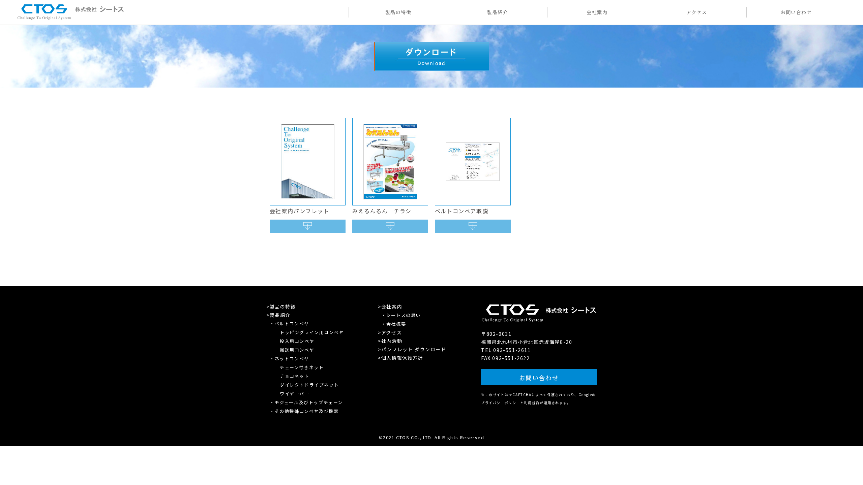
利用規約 (532, 402)
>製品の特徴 (281, 306)
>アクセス (390, 332)
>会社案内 (390, 306)
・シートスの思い (401, 315)
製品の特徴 (398, 12)
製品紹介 (497, 12)
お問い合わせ (796, 12)
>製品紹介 (278, 315)
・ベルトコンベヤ (289, 323)
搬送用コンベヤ (297, 350)
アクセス (696, 12)
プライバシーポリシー (500, 402)
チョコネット (294, 376)
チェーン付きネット (302, 367)
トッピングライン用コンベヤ (312, 332)
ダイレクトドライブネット (309, 385)
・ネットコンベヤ (289, 358)
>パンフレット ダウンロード (412, 349)
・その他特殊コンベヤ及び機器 (304, 411)
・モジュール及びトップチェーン (306, 402)
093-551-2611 (512, 350)
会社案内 (597, 12)
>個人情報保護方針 (400, 357)
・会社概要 (393, 324)
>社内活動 (390, 340)
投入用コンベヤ (297, 341)
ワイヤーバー (294, 393)
